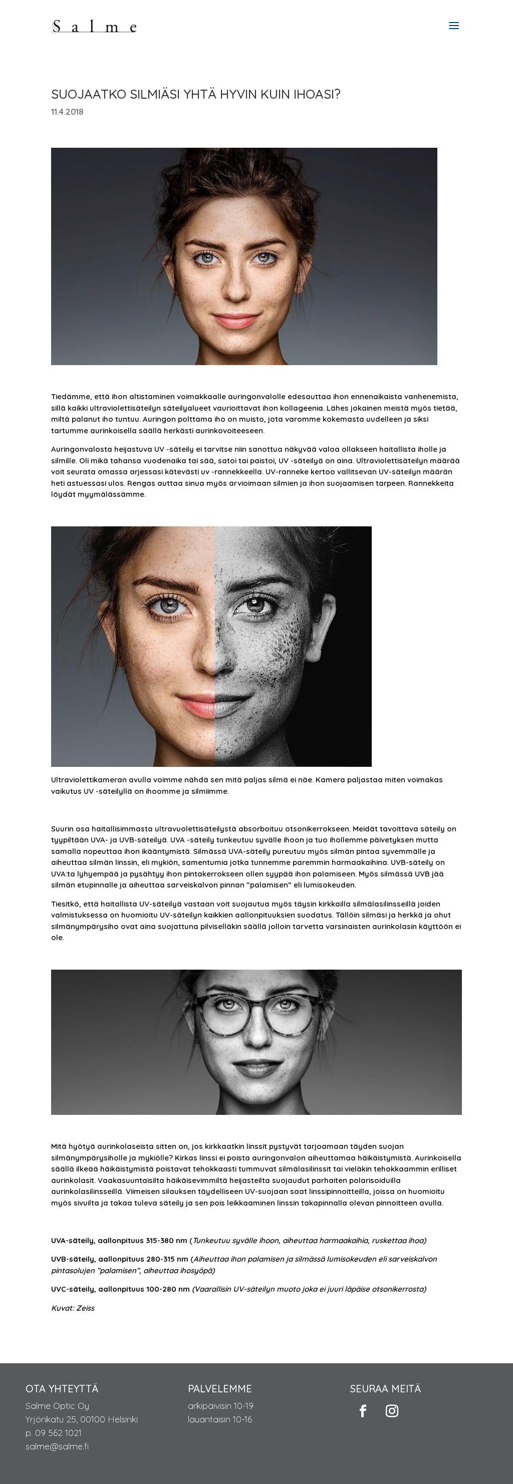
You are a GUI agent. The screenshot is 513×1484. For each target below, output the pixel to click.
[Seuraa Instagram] (391, 1411)
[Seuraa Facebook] (362, 1411)
